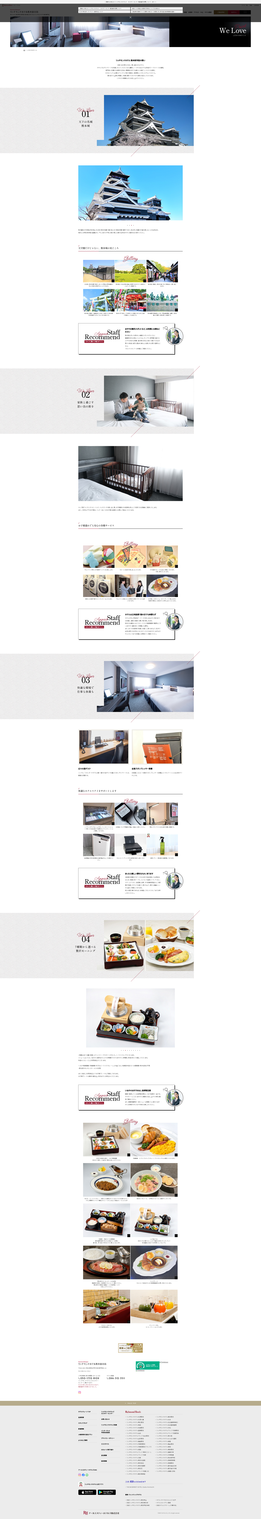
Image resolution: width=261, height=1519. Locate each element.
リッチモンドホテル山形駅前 (135, 1439)
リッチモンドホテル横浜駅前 (165, 1417)
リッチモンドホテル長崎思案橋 (165, 1460)
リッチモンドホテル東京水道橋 (136, 1460)
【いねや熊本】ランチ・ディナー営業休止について (91, 11)
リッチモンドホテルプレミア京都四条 (167, 1433)
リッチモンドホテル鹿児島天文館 (166, 1468)
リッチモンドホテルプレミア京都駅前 (167, 1430)
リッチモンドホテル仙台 (134, 1433)
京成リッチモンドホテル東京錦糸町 (137, 1503)
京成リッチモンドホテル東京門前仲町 (138, 1505)
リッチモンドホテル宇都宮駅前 (136, 1444)
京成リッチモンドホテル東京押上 (137, 1500)
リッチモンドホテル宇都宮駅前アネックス (139, 1447)
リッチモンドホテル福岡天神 (165, 1452)
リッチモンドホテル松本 (163, 1420)
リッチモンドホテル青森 (134, 1425)
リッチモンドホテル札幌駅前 (135, 1417)
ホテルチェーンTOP (84, 1412)
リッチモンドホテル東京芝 (135, 1468)
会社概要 (104, 1455)
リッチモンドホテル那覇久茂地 (165, 1471)
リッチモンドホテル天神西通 (165, 1455)
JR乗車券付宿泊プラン (85, 1434)
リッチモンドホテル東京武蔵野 (136, 1466)
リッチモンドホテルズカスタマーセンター (107, 1412)
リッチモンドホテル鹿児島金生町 (166, 1466)
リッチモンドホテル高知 (163, 1447)
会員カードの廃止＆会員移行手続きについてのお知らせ (146, 8)
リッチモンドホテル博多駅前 (165, 1449)
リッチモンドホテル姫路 (163, 1441)
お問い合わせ (105, 1419)
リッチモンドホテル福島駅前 (135, 1441)
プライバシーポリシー (107, 1438)
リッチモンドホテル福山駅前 (165, 1444)
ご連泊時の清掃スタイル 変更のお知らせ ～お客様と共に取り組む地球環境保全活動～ (153, 11)
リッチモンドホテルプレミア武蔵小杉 (138, 1471)
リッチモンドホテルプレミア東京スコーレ (139, 1452)
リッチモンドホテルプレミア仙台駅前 (138, 1436)
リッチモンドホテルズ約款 (109, 1425)
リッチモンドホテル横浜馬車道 (136, 1474)
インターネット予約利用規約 (105, 1431)
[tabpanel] (130, 192)
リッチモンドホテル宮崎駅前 (165, 1463)
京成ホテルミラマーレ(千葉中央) (166, 1505)
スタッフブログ (82, 1423)
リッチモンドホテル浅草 (134, 1458)
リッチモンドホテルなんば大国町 (166, 1439)
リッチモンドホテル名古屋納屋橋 (166, 1425)
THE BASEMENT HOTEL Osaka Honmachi (140, 1487)
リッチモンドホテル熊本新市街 (165, 1458)
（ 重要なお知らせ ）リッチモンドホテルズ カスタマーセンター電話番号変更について (100, 8)
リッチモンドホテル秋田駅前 (135, 1428)
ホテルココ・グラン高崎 (163, 1503)
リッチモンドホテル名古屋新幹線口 (167, 1422)
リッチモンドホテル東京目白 (135, 1463)
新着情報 (81, 1429)
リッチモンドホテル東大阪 (164, 1436)
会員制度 (81, 1417)
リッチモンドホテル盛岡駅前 (135, 1430)
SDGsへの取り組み (107, 1450)
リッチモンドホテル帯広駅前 (135, 1422)
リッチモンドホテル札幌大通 (135, 1420)
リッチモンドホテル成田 (134, 1449)
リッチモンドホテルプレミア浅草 (136, 1455)
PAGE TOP (132, 1403)
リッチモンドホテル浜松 (163, 1428)
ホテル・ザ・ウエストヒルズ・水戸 (166, 1500)
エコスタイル (105, 1444)
